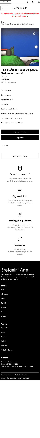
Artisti (3, 299)
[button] (39, 2)
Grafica (3, 337)
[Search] (27, 1)
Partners (3, 307)
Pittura (3, 332)
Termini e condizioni (24, 378)
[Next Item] (36, 47)
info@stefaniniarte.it (12, 362)
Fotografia (4, 328)
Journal (3, 312)
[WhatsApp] (2, 146)
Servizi (3, 303)
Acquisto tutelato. (20, 249)
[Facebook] (5, 146)
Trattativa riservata (7, 350)
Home (3, 290)
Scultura (4, 346)
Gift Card (4, 316)
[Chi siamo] (36, 294)
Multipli (3, 341)
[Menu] (37, 8)
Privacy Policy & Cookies (8, 378)
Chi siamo (4, 294)
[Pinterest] (7, 146)
